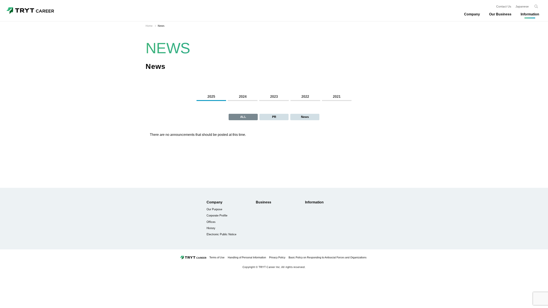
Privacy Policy (277, 257)
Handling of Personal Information (247, 257)
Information (314, 202)
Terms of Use (217, 257)
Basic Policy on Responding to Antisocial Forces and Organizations (327, 257)
